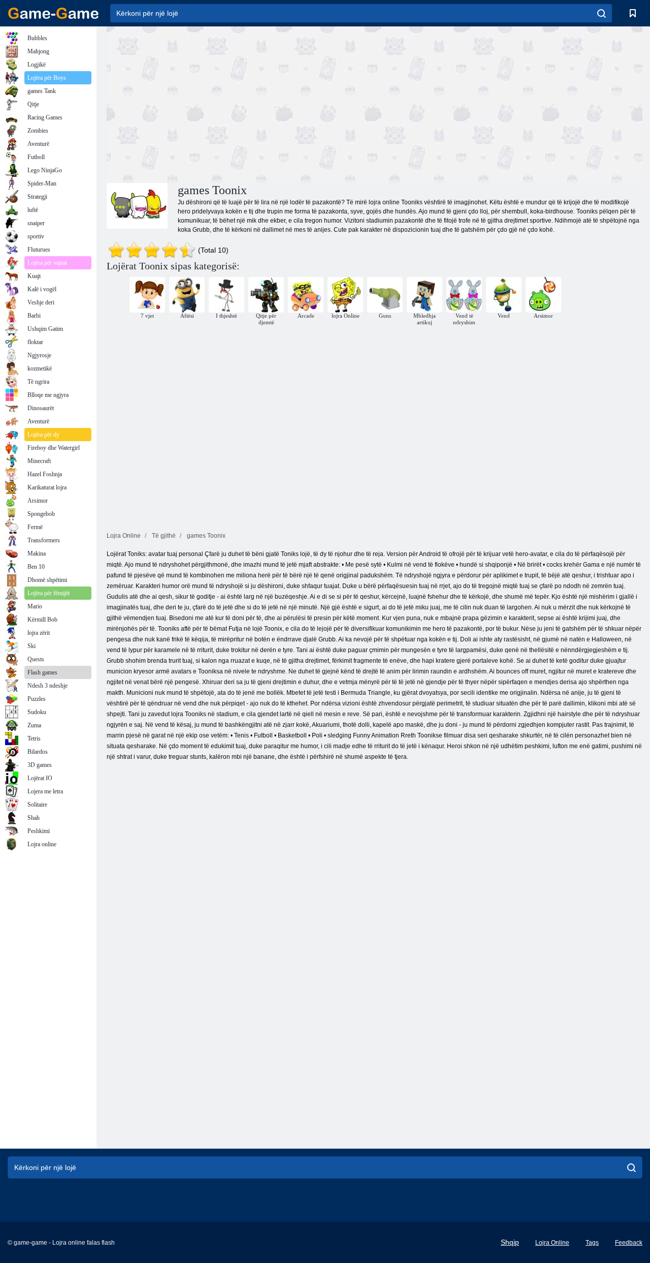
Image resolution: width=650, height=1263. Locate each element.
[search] (601, 13)
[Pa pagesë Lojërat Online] (53, 13)
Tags (592, 1242)
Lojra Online (552, 1242)
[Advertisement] (240, 103)
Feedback (628, 1242)
